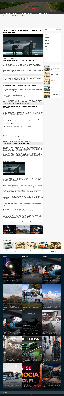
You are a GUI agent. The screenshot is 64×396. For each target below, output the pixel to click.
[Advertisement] (32, 22)
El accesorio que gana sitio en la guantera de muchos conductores (12, 277)
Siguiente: (17, 221)
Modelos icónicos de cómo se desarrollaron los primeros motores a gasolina (55, 75)
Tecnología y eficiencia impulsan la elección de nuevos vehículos (11, 355)
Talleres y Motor (35, 13)
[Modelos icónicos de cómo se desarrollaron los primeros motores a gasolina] (20, 245)
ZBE (44, 13)
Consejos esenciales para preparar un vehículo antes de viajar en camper (31, 304)
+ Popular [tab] (49, 63)
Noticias (6, 13)
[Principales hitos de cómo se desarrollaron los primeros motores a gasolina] (47, 81)
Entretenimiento (47, 43)
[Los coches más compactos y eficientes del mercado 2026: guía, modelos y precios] (8, 245)
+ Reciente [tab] (45, 63)
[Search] (60, 13)
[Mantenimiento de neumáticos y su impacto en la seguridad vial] (51, 349)
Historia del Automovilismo (53, 73)
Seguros (46, 49)
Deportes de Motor (47, 37)
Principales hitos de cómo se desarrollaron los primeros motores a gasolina (55, 82)
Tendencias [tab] (53, 63)
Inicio (3, 13)
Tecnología (19, 13)
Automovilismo (29, 13)
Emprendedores (14, 13)
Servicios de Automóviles (45, 298)
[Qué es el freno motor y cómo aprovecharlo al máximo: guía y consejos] (44, 245)
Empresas (9, 13)
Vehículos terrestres (47, 58)
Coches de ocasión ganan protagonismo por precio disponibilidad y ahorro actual (11, 382)
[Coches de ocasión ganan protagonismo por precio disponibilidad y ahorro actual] (12, 375)
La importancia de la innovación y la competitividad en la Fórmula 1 (31, 356)
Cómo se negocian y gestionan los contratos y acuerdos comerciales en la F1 (31, 382)
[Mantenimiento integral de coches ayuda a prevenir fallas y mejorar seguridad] (51, 375)
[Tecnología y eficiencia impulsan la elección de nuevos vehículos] (12, 349)
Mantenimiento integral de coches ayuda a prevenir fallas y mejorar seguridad (52, 381)
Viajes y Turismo (24, 13)
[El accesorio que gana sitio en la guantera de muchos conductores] (9, 229)
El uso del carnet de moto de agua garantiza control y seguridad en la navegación (31, 278)
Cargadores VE (40, 13)
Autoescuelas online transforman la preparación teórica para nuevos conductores (36, 235)
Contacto (47, 13)
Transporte (46, 55)
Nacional (46, 46)
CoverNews (38, 394)
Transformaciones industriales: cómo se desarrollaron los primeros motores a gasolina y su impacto (55, 95)
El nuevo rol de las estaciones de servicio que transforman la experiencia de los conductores (22, 235)
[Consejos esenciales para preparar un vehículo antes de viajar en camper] (32, 297)
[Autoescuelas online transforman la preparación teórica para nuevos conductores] (36, 229)
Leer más (4, 283)
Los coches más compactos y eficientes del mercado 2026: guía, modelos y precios (55, 68)
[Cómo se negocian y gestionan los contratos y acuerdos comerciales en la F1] (32, 375)
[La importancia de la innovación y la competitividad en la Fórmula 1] (32, 349)
